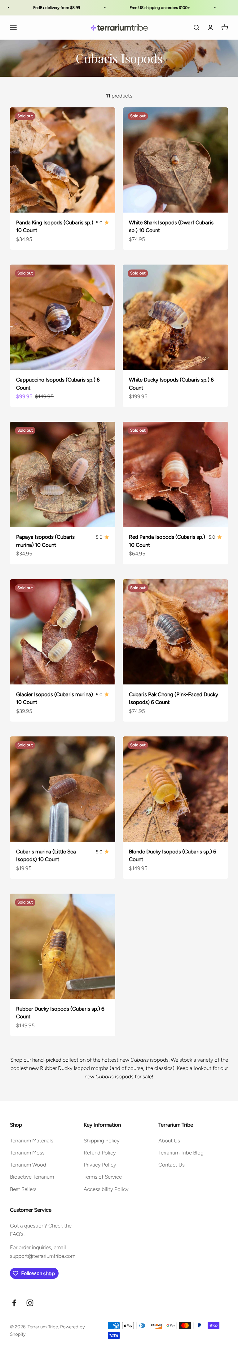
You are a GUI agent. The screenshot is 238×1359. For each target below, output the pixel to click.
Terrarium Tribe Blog (181, 1153)
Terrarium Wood (28, 1165)
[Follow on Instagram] (30, 1303)
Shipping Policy (102, 1140)
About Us (169, 1140)
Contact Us (171, 1165)
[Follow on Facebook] (14, 1303)
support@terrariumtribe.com (42, 1256)
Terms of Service (103, 1177)
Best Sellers (23, 1189)
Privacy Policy (100, 1165)
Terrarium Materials (31, 1140)
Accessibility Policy (106, 1189)
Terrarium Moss (27, 1153)
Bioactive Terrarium (32, 1177)
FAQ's (17, 1234)
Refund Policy (100, 1153)
